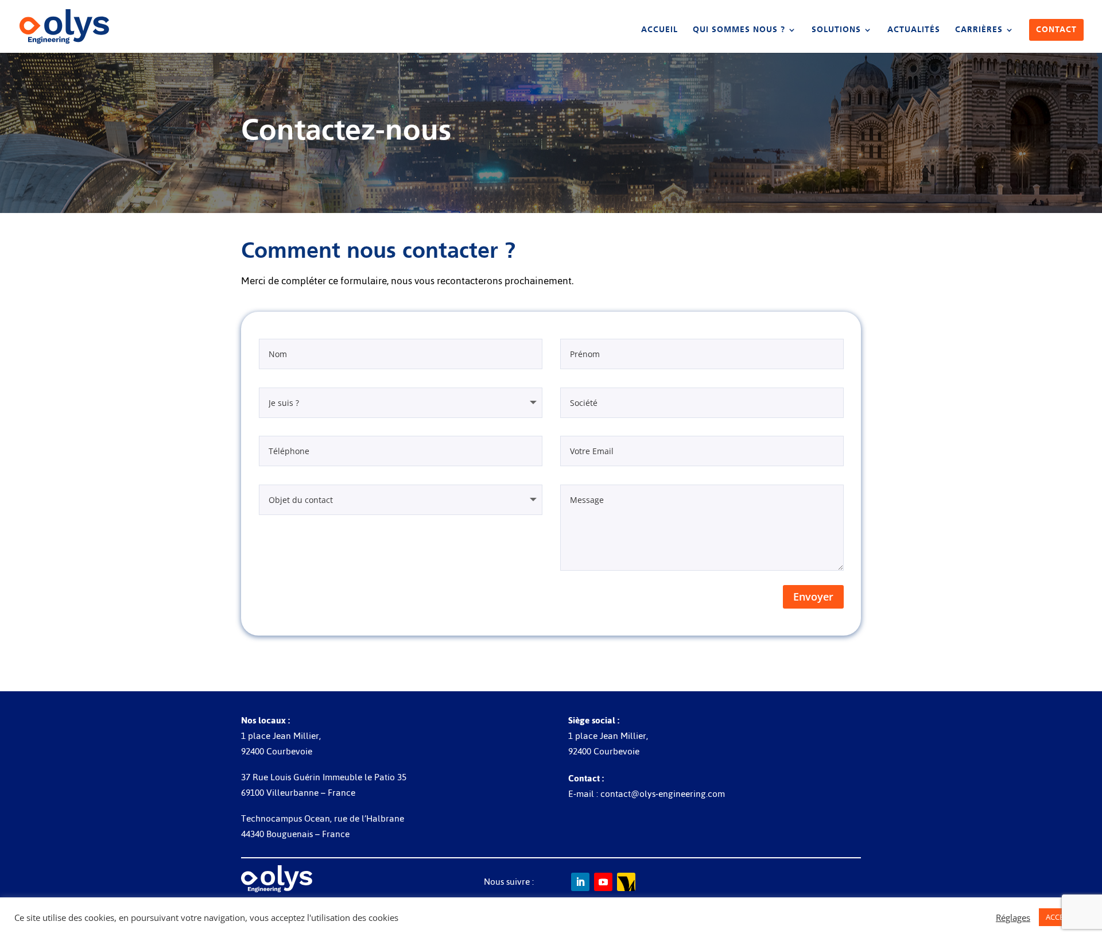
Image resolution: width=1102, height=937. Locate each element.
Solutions (836, 30)
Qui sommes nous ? (739, 30)
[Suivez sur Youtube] (603, 882)
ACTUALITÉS (913, 30)
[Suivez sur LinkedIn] (580, 882)
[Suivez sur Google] (626, 882)
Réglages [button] (1013, 917)
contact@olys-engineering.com (662, 794)
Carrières (979, 30)
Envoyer (813, 596)
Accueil (659, 30)
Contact (1056, 29)
